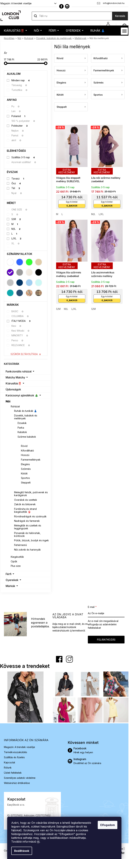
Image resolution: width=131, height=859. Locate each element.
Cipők (14, 561)
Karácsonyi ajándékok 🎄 (22, 395)
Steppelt (26, 482)
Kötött (24, 473)
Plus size (16, 565)
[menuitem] (15, 30)
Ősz (16, 183)
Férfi (8, 574)
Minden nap (20, 80)
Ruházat (15, 406)
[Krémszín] (29, 272)
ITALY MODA (21, 320)
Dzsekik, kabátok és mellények (25, 417)
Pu (15, 106)
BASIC (17, 311)
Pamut (17, 135)
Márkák (10, 586)
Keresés (120, 16)
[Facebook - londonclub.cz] (61, 6)
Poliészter (19, 125)
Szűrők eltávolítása (24, 354)
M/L (16, 228)
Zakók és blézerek (25, 504)
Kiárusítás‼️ (13, 383)
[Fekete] (38, 272)
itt (38, 841)
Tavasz (17, 178)
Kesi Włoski (20, 330)
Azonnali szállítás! (23, 162)
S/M (16, 219)
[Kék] (19, 262)
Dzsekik (22, 423)
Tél (15, 188)
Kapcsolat (9, 762)
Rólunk (8, 767)
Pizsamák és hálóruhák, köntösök (27, 534)
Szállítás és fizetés (14, 757)
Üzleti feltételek (13, 772)
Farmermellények (30, 459)
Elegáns (25, 464)
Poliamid (18, 116)
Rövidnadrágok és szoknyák (30, 516)
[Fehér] (10, 262)
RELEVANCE (20, 345)
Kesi (16, 325)
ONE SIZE (19, 209)
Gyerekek (12, 580)
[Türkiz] (10, 292)
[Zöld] (29, 262)
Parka (21, 427)
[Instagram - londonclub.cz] (67, 6)
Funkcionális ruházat (19, 371)
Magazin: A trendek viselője (16, 3)
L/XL (16, 238)
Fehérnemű (20, 545)
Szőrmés (26, 468)
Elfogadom (107, 825)
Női (8, 401)
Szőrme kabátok (27, 436)
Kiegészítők (17, 556)
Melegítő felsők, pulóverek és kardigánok (31, 494)
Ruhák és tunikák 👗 (25, 410)
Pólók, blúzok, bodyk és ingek (31, 540)
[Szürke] (19, 272)
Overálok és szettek (25, 499)
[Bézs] (38, 262)
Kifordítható (27, 450)
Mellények (24, 441)
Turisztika (19, 89)
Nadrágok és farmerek (27, 520)
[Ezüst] (10, 282)
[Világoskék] (29, 282)
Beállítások (21, 850)
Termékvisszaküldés (15, 752)
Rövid (24, 445)
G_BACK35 (71, 205)
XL (15, 243)
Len (16, 111)
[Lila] (10, 272)
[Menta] (38, 282)
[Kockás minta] (38, 292)
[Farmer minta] (19, 292)
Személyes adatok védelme (19, 777)
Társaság (19, 85)
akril (16, 140)
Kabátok (22, 432)
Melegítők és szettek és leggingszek (27, 527)
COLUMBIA (20, 316)
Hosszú (25, 455)
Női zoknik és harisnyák (27, 549)
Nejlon (17, 130)
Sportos (25, 477)
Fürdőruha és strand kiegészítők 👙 (25, 510)
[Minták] (29, 292)
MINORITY (19, 335)
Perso (17, 340)
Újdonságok (13, 389)
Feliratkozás (106, 639)
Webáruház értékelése (17, 783)
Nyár (16, 193)
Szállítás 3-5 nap (23, 157)
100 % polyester (23, 120)
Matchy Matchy (15, 377)
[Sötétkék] (19, 282)
